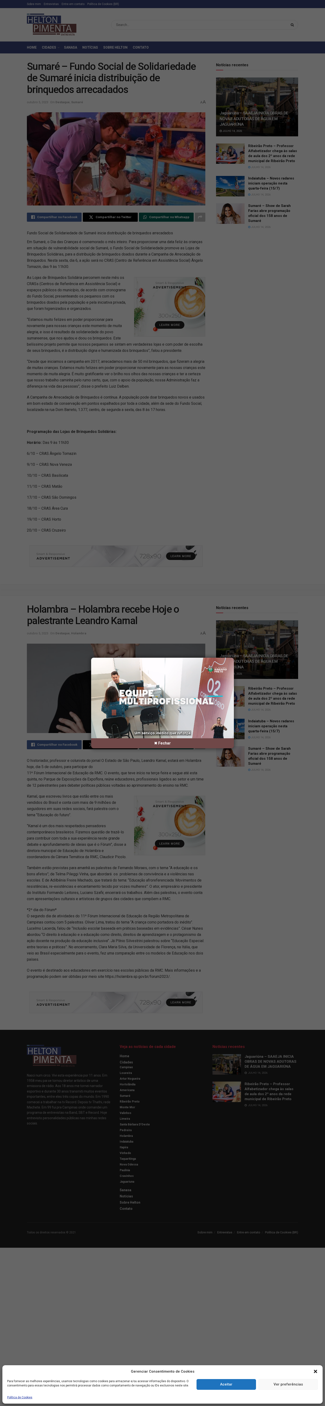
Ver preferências (288, 1384)
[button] (315, 1371)
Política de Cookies (19, 1397)
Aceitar (226, 1384)
